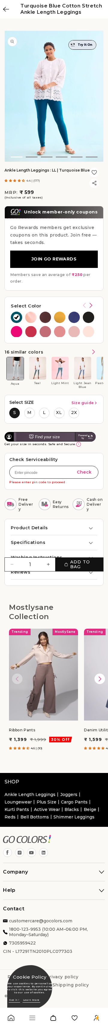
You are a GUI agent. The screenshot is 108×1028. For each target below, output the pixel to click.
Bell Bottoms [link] (34, 817)
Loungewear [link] (18, 802)
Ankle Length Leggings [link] (30, 794)
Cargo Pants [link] (74, 802)
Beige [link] (90, 809)
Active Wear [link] (47, 809)
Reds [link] (10, 817)
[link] (11, 1019)
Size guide (82, 403)
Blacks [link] (71, 809)
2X (74, 412)
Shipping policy (70, 985)
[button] (15, 181)
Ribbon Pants (22, 730)
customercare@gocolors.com (40, 921)
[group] (16, 317)
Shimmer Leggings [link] (73, 817)
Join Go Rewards (54, 259)
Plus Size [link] (46, 802)
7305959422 (22, 943)
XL (59, 412)
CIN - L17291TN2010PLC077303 (37, 951)
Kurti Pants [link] (16, 809)
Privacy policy (62, 977)
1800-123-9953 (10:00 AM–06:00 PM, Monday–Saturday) (48, 932)
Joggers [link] (68, 794)
